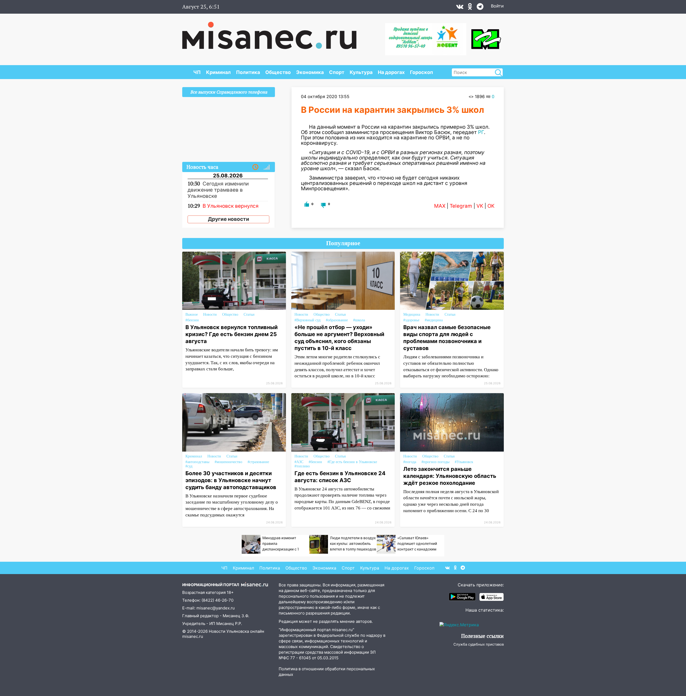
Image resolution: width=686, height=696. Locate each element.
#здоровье (411, 320)
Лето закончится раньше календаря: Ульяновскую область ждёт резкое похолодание (449, 476)
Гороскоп (421, 72)
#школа (359, 320)
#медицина (434, 320)
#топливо (302, 466)
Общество (278, 72)
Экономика (310, 72)
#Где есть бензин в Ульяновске (352, 462)
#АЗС (298, 462)
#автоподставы (197, 462)
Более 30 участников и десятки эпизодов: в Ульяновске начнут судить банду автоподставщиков (230, 480)
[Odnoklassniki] (470, 7)
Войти (497, 6)
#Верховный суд (307, 320)
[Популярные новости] (267, 167)
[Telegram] (480, 7)
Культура (361, 72)
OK (490, 206)
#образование (337, 320)
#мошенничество (228, 462)
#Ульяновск (464, 462)
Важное (191, 314)
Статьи (249, 314)
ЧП (197, 72)
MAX (439, 206)
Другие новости (228, 219)
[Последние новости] (255, 167)
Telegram (461, 206)
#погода (409, 462)
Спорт (336, 72)
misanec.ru (192, 636)
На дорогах (391, 72)
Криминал (218, 72)
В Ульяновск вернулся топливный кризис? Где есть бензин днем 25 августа (231, 334)
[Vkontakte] (459, 7)
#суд (188, 466)
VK (479, 206)
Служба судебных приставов (478, 644)
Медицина (411, 314)
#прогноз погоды (435, 462)
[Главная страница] (269, 32)
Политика (248, 72)
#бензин (192, 320)
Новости (210, 314)
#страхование (258, 462)
